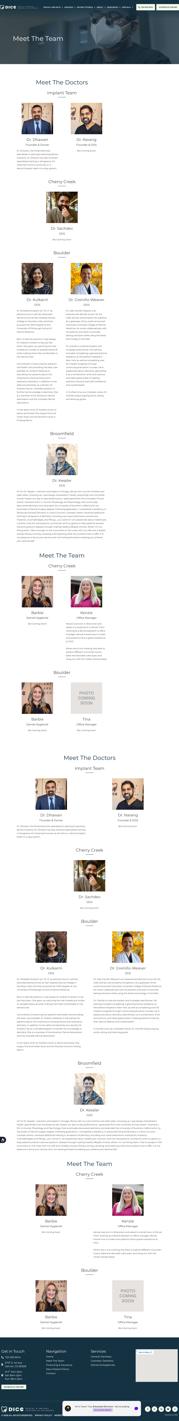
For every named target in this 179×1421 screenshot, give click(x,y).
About (100, 7)
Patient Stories (85, 7)
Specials (126, 7)
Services (68, 7)
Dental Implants (52, 7)
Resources (112, 7)
